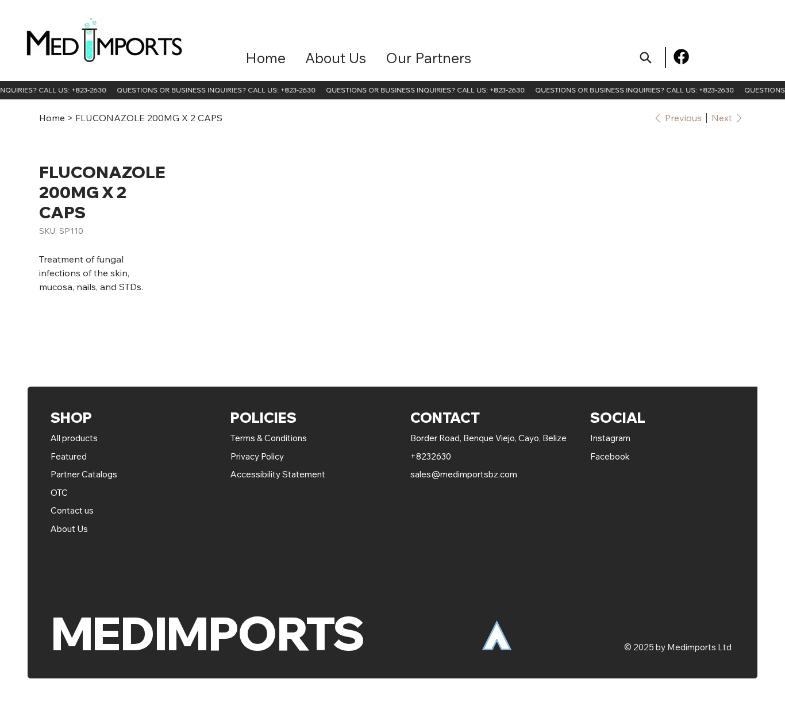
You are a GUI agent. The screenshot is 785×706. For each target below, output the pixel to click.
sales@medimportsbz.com (463, 474)
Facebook (610, 456)
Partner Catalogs (84, 474)
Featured (69, 456)
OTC (59, 492)
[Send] (646, 58)
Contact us (72, 510)
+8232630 (430, 456)
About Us (69, 528)
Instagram (610, 438)
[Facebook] (681, 57)
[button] (428, 58)
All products (74, 438)
